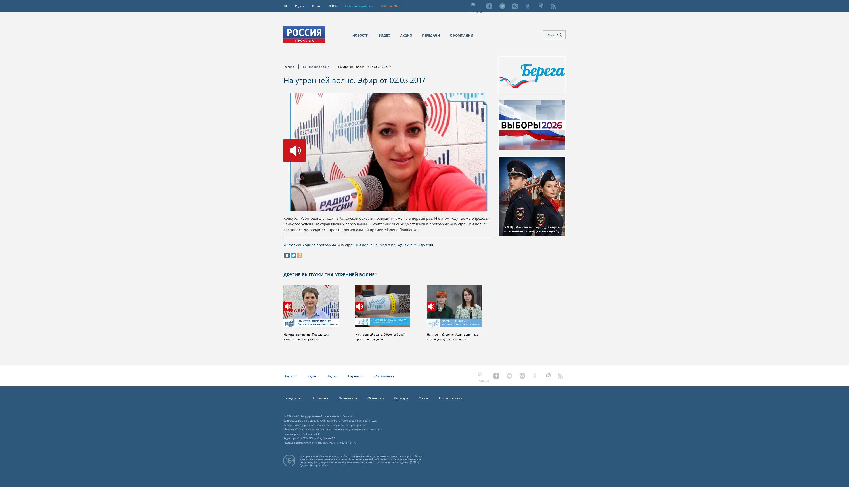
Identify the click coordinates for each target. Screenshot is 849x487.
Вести (316, 6)
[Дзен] (489, 7)
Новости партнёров (359, 6)
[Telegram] (502, 7)
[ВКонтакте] (287, 255)
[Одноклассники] (299, 255)
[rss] (553, 7)
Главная (288, 66)
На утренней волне (316, 66)
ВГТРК (332, 6)
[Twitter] (293, 255)
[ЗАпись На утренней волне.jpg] (388, 153)
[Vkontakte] (515, 7)
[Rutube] (540, 7)
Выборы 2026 (390, 6)
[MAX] (476, 7)
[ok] (528, 7)
